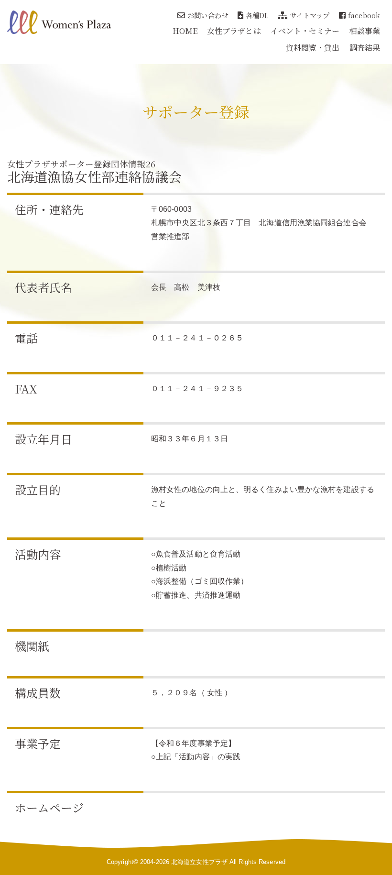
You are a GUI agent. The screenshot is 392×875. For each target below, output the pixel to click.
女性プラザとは (234, 30)
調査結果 (364, 47)
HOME (185, 30)
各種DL (257, 15)
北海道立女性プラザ (199, 861)
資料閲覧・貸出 (313, 47)
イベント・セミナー (305, 30)
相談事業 (364, 30)
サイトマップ (309, 15)
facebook (364, 15)
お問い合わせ (207, 15)
